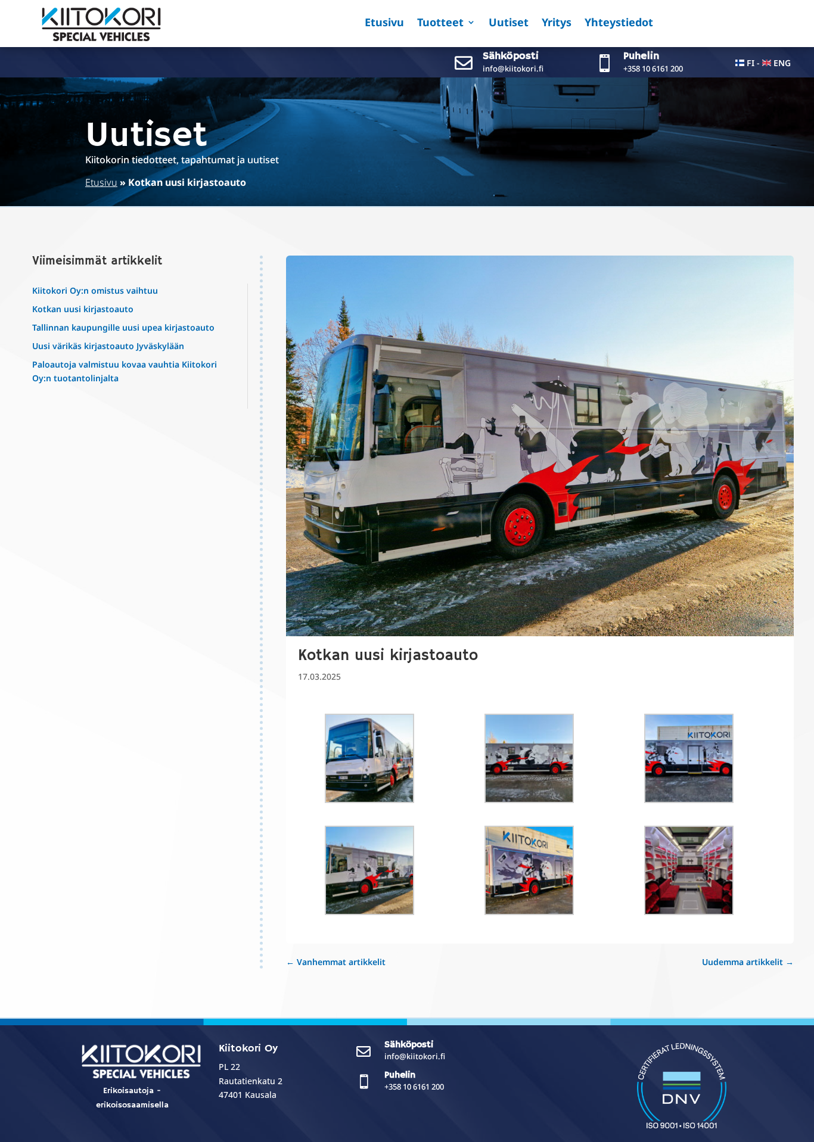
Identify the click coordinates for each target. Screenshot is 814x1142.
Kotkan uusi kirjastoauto (82, 309)
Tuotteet (440, 23)
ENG (782, 63)
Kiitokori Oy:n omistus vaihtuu (95, 290)
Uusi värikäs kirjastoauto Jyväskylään (108, 345)
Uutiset (509, 23)
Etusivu (384, 23)
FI (750, 63)
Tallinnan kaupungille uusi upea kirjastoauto (123, 327)
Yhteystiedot (619, 23)
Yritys (556, 23)
